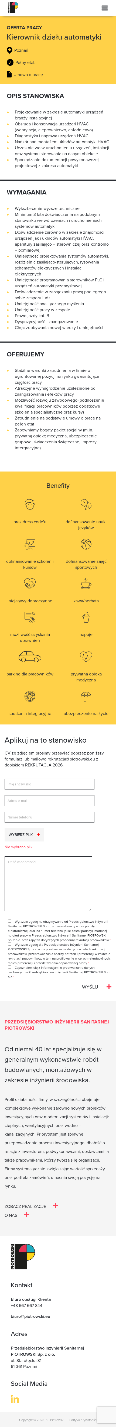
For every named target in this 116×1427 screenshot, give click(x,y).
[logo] (13, 13)
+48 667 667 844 (26, 1305)
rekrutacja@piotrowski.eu (71, 759)
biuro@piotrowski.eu (30, 1316)
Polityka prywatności (83, 1420)
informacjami (50, 967)
